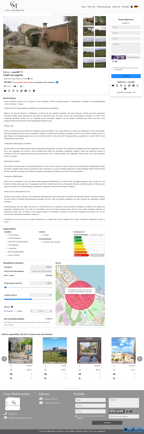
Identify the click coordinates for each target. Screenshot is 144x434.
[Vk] (26, 91)
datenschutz (119, 69)
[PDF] (9, 91)
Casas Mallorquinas (50, 431)
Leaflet (86, 325)
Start (84, 6)
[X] (17, 91)
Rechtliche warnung (82, 431)
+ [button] (58, 267)
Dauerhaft (9, 311)
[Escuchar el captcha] (116, 61)
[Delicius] (22, 91)
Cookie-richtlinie (70, 431)
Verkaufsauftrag (103, 6)
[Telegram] (34, 91)
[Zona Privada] (131, 6)
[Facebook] (14, 91)
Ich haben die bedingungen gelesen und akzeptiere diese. (125, 68)
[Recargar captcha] (113, 61)
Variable (19, 311)
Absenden (126, 76)
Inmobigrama (101, 431)
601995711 (126, 23)
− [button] (58, 271)
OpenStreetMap (94, 325)
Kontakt (125, 6)
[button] (4, 358)
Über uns (91, 6)
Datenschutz (60, 431)
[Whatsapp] (30, 91)
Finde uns (116, 6)
